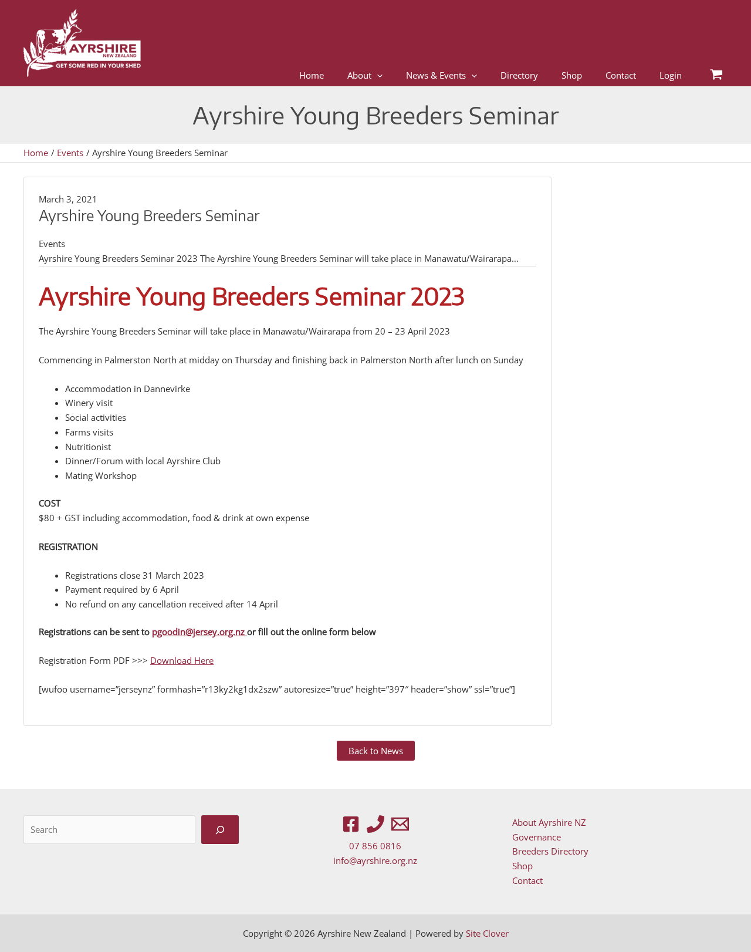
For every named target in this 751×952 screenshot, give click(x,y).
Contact (527, 880)
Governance (536, 837)
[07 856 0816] (375, 824)
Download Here (182, 660)
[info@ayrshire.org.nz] (400, 824)
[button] (377, 75)
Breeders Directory (550, 851)
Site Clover (487, 933)
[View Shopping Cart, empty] (716, 75)
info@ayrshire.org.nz (375, 860)
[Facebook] (351, 824)
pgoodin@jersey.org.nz (199, 631)
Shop (522, 866)
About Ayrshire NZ (549, 822)
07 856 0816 (375, 846)
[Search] (220, 829)
